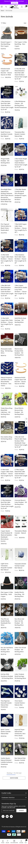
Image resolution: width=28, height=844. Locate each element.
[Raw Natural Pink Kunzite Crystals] (21, 749)
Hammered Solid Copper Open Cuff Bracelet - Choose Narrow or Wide (20, 380)
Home (2, 10)
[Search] (6, 7)
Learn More (14, 3)
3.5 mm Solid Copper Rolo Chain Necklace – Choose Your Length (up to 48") (7, 322)
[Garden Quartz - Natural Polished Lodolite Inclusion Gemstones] (7, 749)
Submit (21, 810)
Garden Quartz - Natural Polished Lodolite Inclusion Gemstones (6, 761)
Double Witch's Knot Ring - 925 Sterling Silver (19, 594)
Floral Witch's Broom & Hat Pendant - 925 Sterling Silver (19, 411)
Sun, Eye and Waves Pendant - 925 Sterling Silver (7, 649)
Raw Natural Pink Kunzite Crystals (20, 759)
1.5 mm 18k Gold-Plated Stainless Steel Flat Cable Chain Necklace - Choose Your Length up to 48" (21, 74)
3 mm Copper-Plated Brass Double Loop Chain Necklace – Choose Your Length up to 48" (21, 290)
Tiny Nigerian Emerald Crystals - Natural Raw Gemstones (7, 704)
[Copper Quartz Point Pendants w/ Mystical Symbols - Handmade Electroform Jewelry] (7, 521)
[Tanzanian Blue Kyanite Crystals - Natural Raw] (21, 122)
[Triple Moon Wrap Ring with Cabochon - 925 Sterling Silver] (7, 399)
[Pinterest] (11, 816)
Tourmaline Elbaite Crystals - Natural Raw (21, 533)
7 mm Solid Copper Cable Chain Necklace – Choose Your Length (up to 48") (21, 228)
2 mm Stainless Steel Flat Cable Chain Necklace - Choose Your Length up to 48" (7, 105)
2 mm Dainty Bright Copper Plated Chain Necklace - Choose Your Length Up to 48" (21, 163)
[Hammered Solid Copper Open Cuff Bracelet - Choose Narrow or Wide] (21, 368)
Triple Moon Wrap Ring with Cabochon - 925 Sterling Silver (6, 411)
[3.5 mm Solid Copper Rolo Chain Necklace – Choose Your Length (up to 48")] (7, 309)
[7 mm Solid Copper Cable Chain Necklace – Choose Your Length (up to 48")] (21, 215)
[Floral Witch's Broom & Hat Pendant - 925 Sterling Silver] (21, 399)
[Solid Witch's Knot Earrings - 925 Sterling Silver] (21, 309)
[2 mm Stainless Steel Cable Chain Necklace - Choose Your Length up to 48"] (21, 245)
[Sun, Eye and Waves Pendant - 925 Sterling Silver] (7, 638)
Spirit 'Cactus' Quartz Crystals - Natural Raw (6, 731)
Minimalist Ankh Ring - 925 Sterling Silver (6, 351)
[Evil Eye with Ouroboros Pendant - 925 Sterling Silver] (7, 665)
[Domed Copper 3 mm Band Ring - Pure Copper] (7, 32)
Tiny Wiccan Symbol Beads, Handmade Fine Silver (6, 622)
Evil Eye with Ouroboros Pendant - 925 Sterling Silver (7, 676)
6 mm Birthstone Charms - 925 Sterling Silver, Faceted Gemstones (21, 104)
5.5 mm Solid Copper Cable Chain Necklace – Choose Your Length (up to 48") (7, 473)
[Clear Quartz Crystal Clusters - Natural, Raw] (21, 691)
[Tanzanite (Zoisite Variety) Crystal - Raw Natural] (21, 554)
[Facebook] (3, 816)
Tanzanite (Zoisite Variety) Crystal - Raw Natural (20, 566)
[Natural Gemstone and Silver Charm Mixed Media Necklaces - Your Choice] (7, 368)
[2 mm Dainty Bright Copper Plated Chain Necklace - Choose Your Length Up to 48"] (21, 149)
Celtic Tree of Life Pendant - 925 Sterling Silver (20, 649)
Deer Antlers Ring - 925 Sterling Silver (7, 438)
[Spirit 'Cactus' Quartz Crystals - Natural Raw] (7, 720)
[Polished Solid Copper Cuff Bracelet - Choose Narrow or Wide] (7, 59)
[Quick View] (2, 34)
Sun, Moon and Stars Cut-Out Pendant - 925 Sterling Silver (19, 622)
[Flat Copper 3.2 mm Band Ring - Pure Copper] (21, 32)
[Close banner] (26, 2)
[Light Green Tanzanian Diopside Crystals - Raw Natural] (7, 554)
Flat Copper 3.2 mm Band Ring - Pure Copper (21, 44)
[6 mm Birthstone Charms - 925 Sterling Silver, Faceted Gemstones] (21, 92)
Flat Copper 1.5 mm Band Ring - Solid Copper (7, 594)
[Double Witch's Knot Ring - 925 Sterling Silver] (21, 583)
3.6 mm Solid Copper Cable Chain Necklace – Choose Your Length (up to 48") (7, 259)
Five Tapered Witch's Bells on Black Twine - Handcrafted (6, 227)
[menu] (2, 7)
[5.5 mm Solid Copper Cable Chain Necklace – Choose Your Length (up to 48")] (7, 460)
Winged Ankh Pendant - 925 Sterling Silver (5, 161)
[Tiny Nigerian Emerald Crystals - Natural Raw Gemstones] (7, 691)
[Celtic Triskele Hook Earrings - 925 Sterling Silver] (21, 665)
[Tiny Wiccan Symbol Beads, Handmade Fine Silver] (7, 609)
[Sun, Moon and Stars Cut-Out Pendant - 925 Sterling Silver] (21, 609)
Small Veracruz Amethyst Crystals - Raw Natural (7, 134)
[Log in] (22, 6)
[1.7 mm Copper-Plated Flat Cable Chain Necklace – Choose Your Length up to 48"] (21, 460)
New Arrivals (9, 10)
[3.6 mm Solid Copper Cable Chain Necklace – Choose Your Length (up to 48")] (7, 245)
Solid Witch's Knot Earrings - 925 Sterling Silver (20, 320)
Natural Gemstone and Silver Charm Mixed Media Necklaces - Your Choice (6, 381)
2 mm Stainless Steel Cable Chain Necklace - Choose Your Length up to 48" (20, 259)
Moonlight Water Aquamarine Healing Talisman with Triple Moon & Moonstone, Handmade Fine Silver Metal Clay (7, 195)
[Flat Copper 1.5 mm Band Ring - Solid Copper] (7, 583)
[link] (7, 841)
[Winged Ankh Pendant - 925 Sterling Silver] (7, 149)
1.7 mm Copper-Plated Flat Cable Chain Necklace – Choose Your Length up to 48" (21, 473)
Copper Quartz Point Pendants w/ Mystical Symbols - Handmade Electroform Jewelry (7, 536)
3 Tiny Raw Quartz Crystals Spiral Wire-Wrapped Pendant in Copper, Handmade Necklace (21, 194)
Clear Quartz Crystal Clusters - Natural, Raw (20, 703)
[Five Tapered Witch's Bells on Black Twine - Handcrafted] (7, 215)
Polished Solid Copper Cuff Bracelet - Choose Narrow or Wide (6, 72)
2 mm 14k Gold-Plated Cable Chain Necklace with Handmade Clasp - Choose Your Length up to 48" (21, 442)
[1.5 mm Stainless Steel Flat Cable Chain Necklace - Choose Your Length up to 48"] (7, 491)
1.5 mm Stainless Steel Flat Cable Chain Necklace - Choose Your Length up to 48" (7, 504)
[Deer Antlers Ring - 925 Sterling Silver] (7, 427)
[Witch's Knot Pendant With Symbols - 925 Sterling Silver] (21, 339)
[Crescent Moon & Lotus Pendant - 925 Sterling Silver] (21, 491)
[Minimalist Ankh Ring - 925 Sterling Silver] (7, 339)
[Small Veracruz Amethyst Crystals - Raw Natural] (7, 122)
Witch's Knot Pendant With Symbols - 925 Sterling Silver (19, 352)
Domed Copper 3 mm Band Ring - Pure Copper (6, 44)
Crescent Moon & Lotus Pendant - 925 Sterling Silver (21, 502)
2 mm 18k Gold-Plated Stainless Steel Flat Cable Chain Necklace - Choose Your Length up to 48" (7, 290)
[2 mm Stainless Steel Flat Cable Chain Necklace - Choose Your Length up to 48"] (7, 92)
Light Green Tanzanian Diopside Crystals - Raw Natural (7, 567)
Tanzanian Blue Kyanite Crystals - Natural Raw (20, 134)
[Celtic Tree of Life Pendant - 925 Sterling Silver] (21, 638)
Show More (14, 778)
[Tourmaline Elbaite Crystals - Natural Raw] (21, 521)
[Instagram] (7, 816)
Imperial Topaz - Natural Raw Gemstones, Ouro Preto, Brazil (20, 732)
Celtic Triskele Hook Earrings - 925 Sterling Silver (20, 676)
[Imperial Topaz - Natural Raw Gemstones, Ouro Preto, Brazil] (21, 720)
